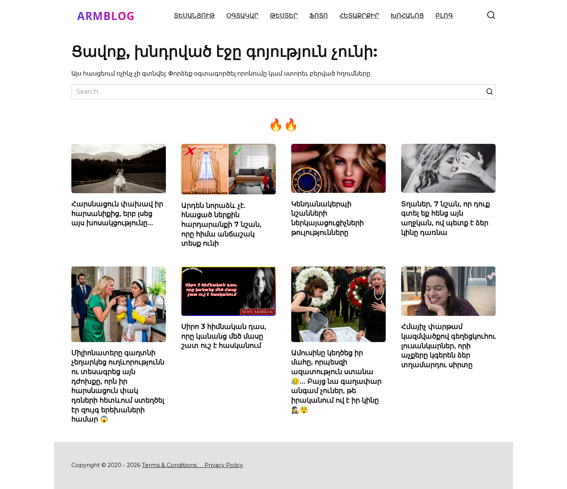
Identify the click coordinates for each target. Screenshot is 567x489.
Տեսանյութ (194, 15)
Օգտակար (242, 15)
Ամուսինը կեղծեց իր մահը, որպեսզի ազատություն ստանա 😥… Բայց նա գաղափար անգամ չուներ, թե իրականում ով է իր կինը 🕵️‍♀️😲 (336, 381)
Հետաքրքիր (359, 15)
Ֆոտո (318, 15)
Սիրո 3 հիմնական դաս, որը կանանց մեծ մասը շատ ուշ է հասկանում (223, 335)
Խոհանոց (407, 15)
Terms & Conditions (172, 465)
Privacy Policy (223, 465)
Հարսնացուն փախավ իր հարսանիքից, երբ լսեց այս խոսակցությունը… (117, 213)
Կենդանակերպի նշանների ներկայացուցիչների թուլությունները (327, 217)
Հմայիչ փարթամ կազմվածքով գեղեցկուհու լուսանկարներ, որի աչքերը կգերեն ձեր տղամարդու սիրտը (448, 345)
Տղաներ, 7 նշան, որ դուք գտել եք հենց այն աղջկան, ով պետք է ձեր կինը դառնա (445, 217)
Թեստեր (284, 15)
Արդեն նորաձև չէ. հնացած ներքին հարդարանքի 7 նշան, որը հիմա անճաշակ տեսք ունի (221, 224)
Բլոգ (444, 15)
